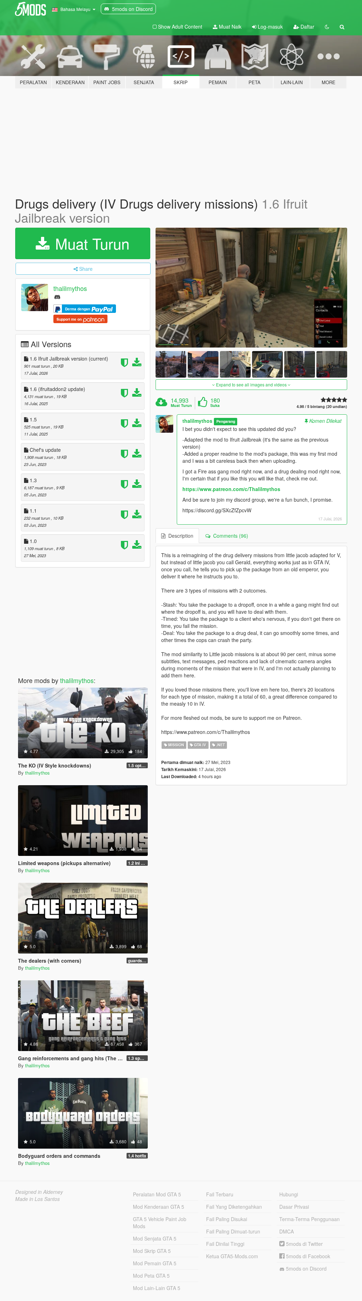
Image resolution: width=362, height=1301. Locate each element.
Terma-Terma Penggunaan (309, 1219)
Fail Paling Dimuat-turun (233, 1231)
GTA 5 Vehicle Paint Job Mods (159, 1222)
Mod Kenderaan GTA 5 (158, 1206)
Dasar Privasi (294, 1206)
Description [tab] (179, 535)
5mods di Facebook (307, 1256)
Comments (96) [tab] (229, 535)
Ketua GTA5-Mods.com (232, 1256)
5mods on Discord (306, 1268)
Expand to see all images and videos (251, 384)
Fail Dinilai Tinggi (225, 1243)
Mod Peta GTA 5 (151, 1275)
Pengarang (225, 421)
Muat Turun (90, 243)
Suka (215, 405)
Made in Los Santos (37, 1198)
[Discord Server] (57, 296)
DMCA (286, 1231)
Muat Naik (229, 26)
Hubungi (288, 1194)
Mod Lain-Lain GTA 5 (156, 1287)
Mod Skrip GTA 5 (152, 1250)
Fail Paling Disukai (226, 1219)
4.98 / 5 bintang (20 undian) (322, 406)
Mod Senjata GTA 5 (154, 1238)
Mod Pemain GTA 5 (154, 1263)
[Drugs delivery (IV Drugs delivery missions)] (251, 288)
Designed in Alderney (39, 1191)
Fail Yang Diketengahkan (234, 1206)
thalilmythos (70, 288)
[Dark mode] (327, 26)
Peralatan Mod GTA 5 (157, 1194)
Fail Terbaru (219, 1194)
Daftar (306, 26)
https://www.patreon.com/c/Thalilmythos (231, 488)
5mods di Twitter (304, 1243)
